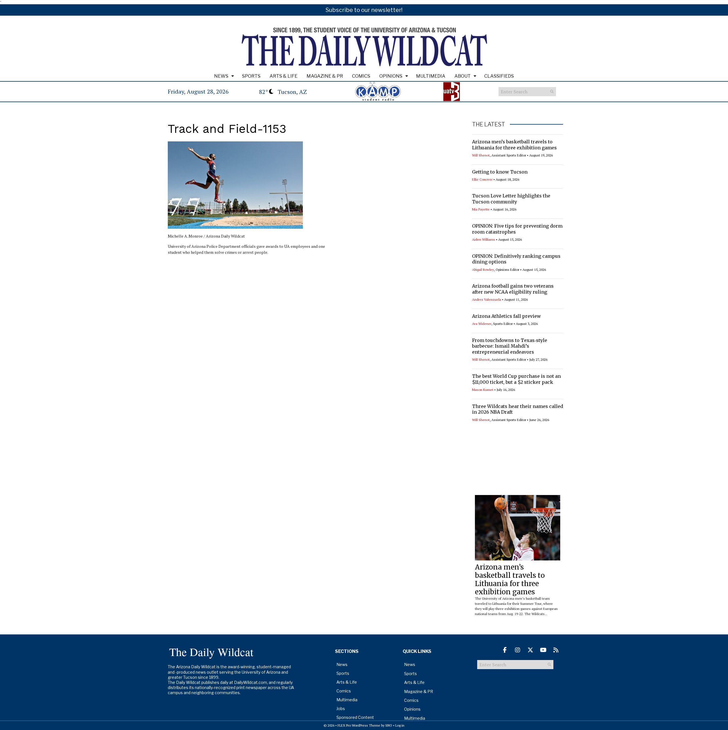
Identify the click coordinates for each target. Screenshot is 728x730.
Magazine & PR (325, 76)
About (462, 76)
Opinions (390, 76)
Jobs (340, 708)
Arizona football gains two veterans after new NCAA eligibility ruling (513, 289)
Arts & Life (283, 76)
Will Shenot (481, 155)
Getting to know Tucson (500, 172)
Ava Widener (481, 323)
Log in (399, 725)
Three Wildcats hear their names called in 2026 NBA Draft (517, 409)
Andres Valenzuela (486, 299)
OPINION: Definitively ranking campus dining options (516, 259)
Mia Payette (481, 209)
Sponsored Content (355, 717)
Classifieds (499, 76)
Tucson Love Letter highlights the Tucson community (511, 199)
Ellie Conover (482, 179)
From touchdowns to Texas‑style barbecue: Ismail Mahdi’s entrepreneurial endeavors (509, 346)
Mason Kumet (482, 389)
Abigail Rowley (483, 269)
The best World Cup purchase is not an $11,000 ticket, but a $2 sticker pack (516, 379)
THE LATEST (488, 124)
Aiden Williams (483, 239)
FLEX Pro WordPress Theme (359, 725)
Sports (251, 76)
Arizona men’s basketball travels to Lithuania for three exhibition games (514, 144)
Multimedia (430, 76)
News (221, 76)
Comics (361, 76)
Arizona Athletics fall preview (506, 316)
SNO (388, 725)
